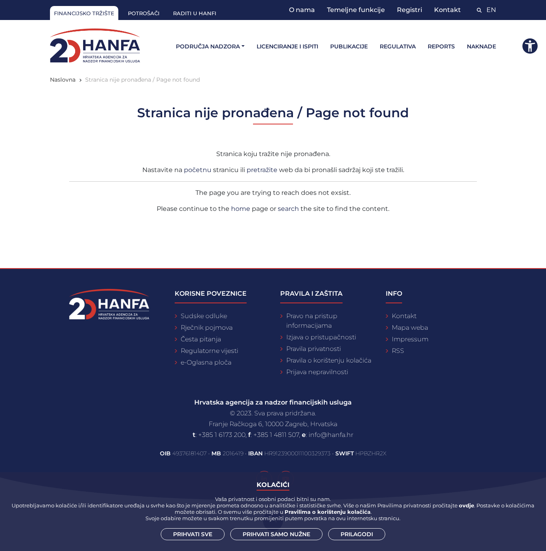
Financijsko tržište (84, 13)
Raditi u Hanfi (194, 13)
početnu (198, 170)
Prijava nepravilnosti (317, 372)
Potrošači (143, 13)
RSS (398, 351)
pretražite (263, 170)
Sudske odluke (204, 316)
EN (491, 10)
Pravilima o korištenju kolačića (328, 512)
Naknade (481, 46)
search (288, 208)
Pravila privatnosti (313, 349)
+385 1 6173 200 (221, 435)
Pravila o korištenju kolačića (328, 360)
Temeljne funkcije (356, 10)
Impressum (410, 339)
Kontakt (447, 10)
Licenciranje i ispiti (287, 46)
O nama (302, 10)
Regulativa (398, 46)
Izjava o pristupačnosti (321, 337)
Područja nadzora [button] (208, 46)
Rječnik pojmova (207, 327)
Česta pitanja (201, 339)
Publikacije (349, 46)
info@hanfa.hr (331, 435)
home (240, 208)
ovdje (466, 505)
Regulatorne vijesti (209, 351)
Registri (409, 10)
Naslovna (63, 79)
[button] (530, 46)
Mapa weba (410, 327)
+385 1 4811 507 (276, 435)
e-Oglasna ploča (206, 362)
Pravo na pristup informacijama (311, 320)
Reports (441, 46)
